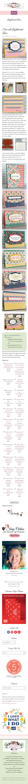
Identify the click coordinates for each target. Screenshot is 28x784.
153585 (19, 404)
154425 (8, 414)
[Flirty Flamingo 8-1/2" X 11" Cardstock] (8, 446)
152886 (19, 395)
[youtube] (19, 632)
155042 (8, 369)
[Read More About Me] (14, 555)
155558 (8, 382)
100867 (8, 427)
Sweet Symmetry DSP (7, 65)
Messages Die (8, 392)
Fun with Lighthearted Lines (12, 31)
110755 (19, 495)
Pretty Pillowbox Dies (8, 403)
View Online (10, 586)
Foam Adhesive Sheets (8, 492)
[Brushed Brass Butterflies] (8, 479)
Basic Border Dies (11, 72)
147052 (19, 463)
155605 (19, 375)
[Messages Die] (8, 390)
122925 (8, 440)
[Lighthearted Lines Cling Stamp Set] (8, 364)
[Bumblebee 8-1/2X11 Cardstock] (20, 409)
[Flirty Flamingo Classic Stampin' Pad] (20, 458)
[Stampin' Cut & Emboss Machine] (20, 479)
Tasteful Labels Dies (20, 393)
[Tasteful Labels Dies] (20, 391)
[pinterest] (15, 632)
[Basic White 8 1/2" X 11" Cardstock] (20, 421)
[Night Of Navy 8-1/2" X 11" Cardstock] (8, 421)
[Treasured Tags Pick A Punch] (8, 409)
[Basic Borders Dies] (8, 379)
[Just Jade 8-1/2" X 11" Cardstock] (20, 432)
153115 (19, 473)
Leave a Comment (13, 36)
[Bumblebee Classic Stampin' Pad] (8, 458)
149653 (19, 484)
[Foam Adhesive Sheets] (8, 489)
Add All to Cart (14, 502)
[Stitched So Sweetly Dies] (20, 380)
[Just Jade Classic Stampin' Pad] (20, 468)
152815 (8, 493)
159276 (19, 427)
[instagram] (12, 632)
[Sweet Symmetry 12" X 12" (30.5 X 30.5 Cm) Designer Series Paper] (20, 366)
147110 (19, 450)
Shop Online (17, 586)
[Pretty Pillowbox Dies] (8, 400)
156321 (8, 404)
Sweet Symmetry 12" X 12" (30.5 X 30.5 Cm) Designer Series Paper (19, 372)
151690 (19, 385)
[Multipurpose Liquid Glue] (20, 489)
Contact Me (14, 575)
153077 (19, 414)
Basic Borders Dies (8, 381)
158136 (8, 484)
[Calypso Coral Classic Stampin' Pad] (8, 468)
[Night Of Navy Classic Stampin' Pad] (20, 445)
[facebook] (8, 632)
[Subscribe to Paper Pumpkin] (14, 609)
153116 (8, 463)
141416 (8, 452)
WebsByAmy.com (22, 779)
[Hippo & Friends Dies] (20, 400)
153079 (19, 438)
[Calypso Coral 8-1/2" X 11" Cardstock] (8, 433)
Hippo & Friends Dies (19, 403)
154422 (8, 393)
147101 (8, 473)
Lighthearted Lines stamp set (15, 59)
